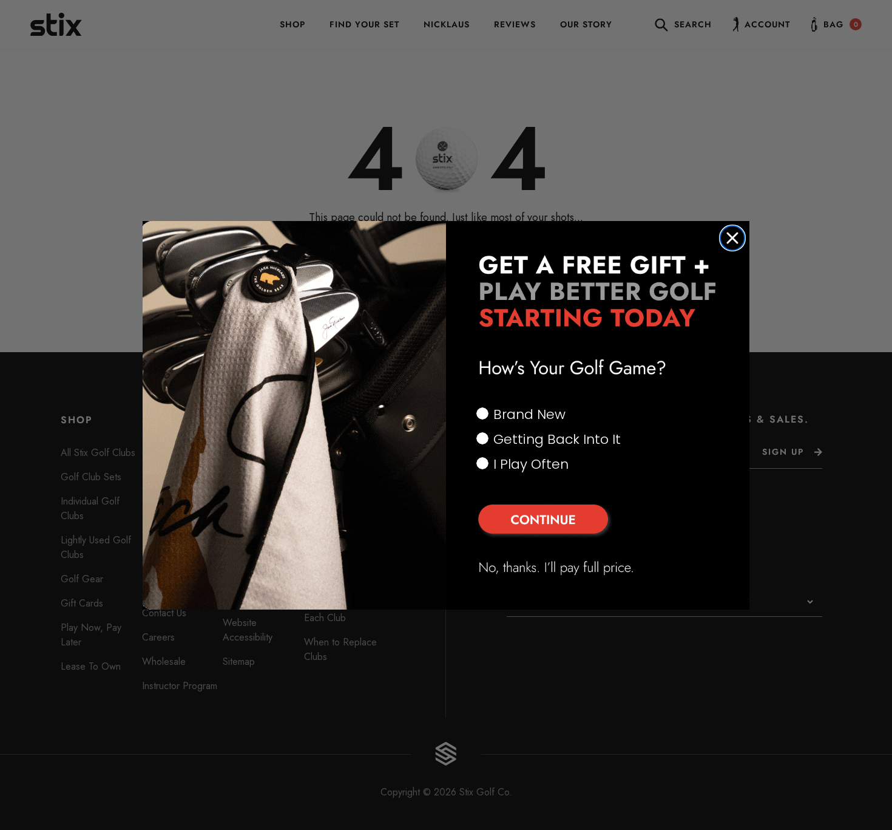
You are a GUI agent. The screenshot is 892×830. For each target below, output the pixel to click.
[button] (597, 521)
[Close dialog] (732, 238)
